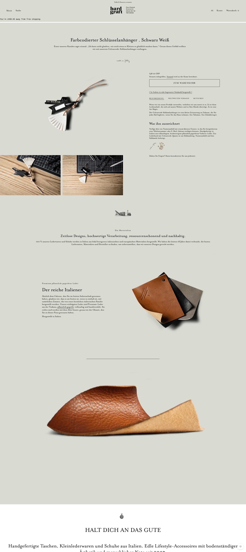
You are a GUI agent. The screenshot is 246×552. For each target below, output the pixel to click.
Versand (170, 76)
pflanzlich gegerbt (66, 307)
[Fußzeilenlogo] (123, 517)
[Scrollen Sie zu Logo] (123, 213)
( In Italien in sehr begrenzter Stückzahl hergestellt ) (170, 92)
